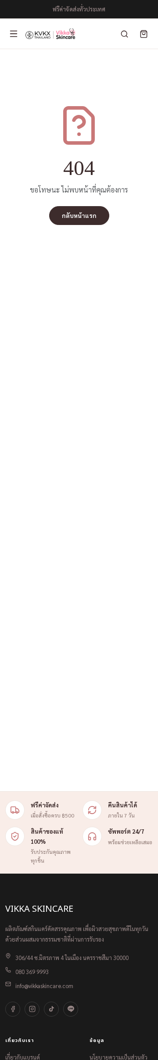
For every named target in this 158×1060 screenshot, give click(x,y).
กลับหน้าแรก (79, 215)
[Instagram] (32, 1009)
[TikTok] (51, 1009)
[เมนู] (13, 33)
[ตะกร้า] (143, 34)
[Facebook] (12, 1009)
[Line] (70, 1009)
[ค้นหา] (124, 34)
